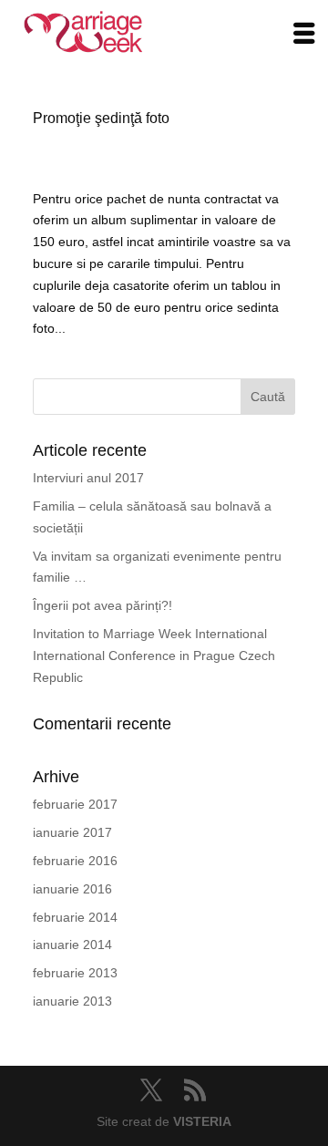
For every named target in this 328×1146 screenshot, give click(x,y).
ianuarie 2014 (72, 944)
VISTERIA (202, 1121)
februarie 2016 (75, 860)
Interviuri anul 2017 (88, 477)
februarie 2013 (75, 972)
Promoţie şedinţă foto (101, 118)
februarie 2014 (75, 917)
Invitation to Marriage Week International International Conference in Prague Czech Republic (154, 655)
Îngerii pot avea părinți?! (102, 605)
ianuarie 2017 (72, 832)
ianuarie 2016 (72, 889)
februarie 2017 (75, 804)
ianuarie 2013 (72, 1001)
